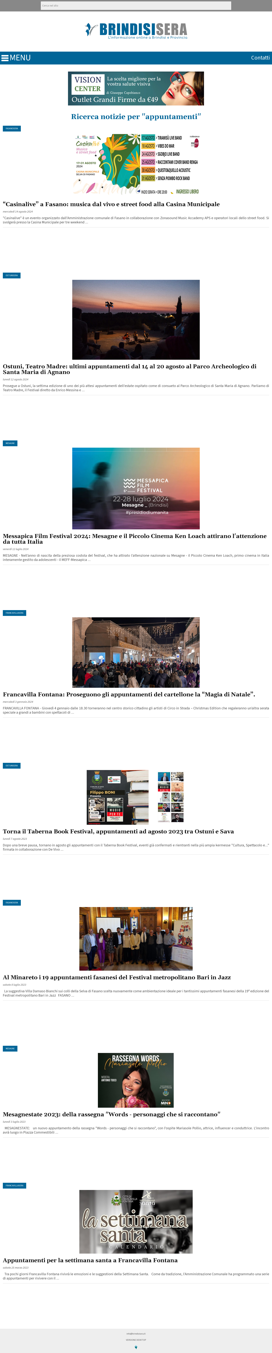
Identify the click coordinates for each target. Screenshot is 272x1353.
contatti (260, 58)
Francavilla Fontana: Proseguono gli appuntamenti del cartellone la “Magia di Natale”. (129, 694)
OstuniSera (12, 275)
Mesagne (10, 443)
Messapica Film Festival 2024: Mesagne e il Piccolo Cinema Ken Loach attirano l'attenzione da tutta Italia (135, 539)
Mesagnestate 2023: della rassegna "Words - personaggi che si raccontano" (111, 1114)
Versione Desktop (136, 1340)
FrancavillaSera (14, 613)
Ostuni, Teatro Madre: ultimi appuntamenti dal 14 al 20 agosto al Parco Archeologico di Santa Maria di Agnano (129, 369)
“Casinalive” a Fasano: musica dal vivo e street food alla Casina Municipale (111, 204)
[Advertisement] (136, 250)
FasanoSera (12, 128)
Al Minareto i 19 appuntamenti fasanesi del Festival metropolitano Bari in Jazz (117, 977)
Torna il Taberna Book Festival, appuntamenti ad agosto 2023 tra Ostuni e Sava (118, 831)
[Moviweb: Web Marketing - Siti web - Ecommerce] (136, 1351)
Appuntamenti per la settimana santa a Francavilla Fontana (90, 1260)
